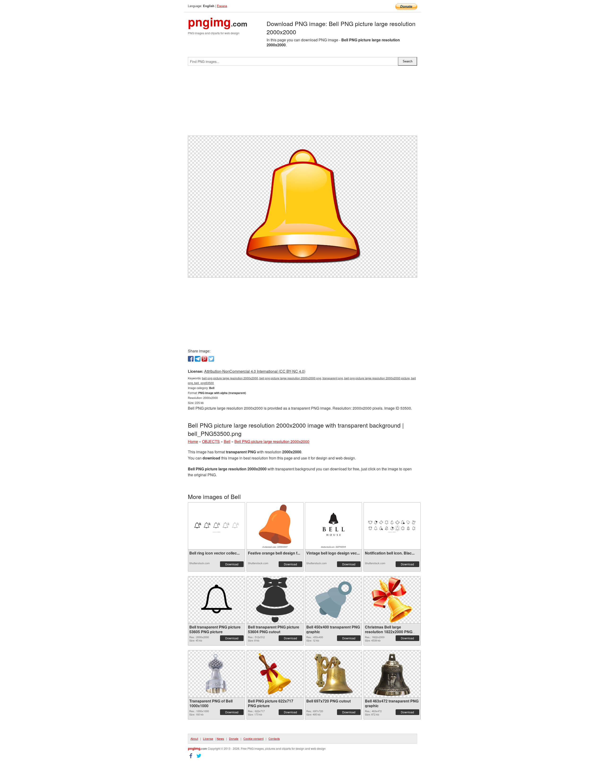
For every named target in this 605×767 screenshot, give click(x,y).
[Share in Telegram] (197, 359)
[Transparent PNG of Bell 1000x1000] (216, 673)
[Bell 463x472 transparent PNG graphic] (392, 673)
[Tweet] (211, 359)
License (208, 739)
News (220, 739)
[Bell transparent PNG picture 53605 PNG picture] (216, 599)
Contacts (274, 739)
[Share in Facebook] (191, 359)
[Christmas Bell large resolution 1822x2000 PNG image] (392, 599)
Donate (233, 739)
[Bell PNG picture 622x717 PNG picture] (274, 673)
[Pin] (204, 359)
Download (231, 564)
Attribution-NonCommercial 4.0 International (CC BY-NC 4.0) (254, 371)
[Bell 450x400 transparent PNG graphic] (333, 600)
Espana (222, 6)
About (194, 739)
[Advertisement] (302, 102)
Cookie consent (253, 739)
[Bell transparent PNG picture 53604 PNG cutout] (275, 599)
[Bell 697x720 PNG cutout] (333, 673)
